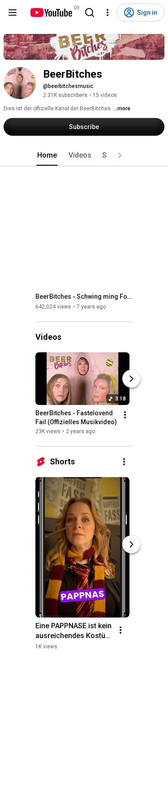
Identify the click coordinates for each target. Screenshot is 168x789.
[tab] (47, 155)
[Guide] (12, 12)
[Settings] (107, 12)
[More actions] (125, 415)
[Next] (131, 379)
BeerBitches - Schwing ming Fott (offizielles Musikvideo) (84, 296)
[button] (119, 155)
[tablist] (84, 155)
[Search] (89, 12)
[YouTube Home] (50, 12)
